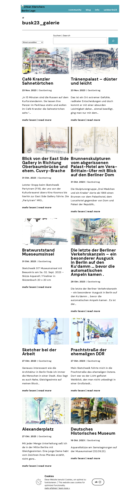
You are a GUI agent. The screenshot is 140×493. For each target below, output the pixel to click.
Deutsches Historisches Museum (93, 431)
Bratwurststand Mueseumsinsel (38, 252)
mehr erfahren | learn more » (57, 488)
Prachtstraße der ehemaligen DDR (89, 352)
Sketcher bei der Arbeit (39, 352)
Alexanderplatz (38, 429)
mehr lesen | (37, 119)
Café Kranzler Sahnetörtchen (37, 81)
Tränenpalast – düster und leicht (94, 81)
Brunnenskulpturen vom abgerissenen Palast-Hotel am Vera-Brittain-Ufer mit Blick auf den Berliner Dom (94, 167)
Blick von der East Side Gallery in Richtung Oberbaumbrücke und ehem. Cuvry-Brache (45, 165)
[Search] (113, 40)
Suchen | (61, 35)
